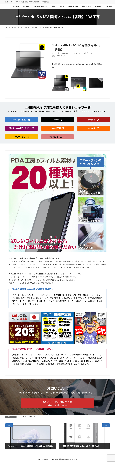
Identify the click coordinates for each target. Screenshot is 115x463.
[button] (21, 119)
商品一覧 (32, 417)
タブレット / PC (22, 417)
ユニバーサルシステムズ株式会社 (79, 53)
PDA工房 (64, 53)
